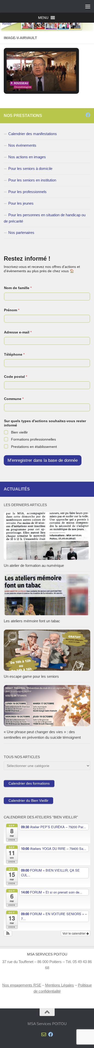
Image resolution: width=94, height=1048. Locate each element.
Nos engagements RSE (21, 985)
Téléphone (14, 354)
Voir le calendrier (74, 933)
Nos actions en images (27, 157)
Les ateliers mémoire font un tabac (32, 621)
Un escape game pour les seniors (31, 676)
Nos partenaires (21, 232)
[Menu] (87, 6)
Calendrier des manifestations (32, 134)
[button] (43, 18)
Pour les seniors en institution (32, 180)
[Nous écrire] (81, 114)
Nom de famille (18, 288)
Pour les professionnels (27, 192)
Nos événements (22, 145)
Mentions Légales (59, 985)
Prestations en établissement (34, 447)
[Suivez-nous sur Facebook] (87, 114)
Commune (14, 399)
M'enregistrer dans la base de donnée (43, 460)
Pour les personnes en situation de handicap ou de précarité (44, 218)
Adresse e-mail (18, 332)
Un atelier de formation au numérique (34, 565)
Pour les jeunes (21, 203)
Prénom (11, 310)
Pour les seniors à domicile (30, 168)
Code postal (15, 377)
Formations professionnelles (33, 439)
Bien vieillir (19, 432)
